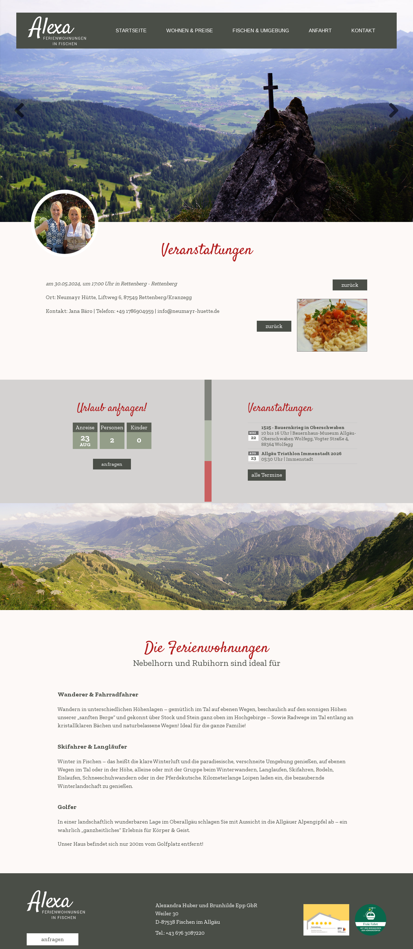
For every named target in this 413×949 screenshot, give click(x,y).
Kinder (139, 427)
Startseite (131, 30)
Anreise (85, 427)
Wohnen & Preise (189, 30)
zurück (349, 284)
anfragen (111, 464)
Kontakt (363, 30)
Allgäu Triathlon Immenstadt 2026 (301, 453)
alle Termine (266, 474)
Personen (112, 427)
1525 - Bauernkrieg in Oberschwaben (302, 427)
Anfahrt (320, 30)
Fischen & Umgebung (261, 30)
